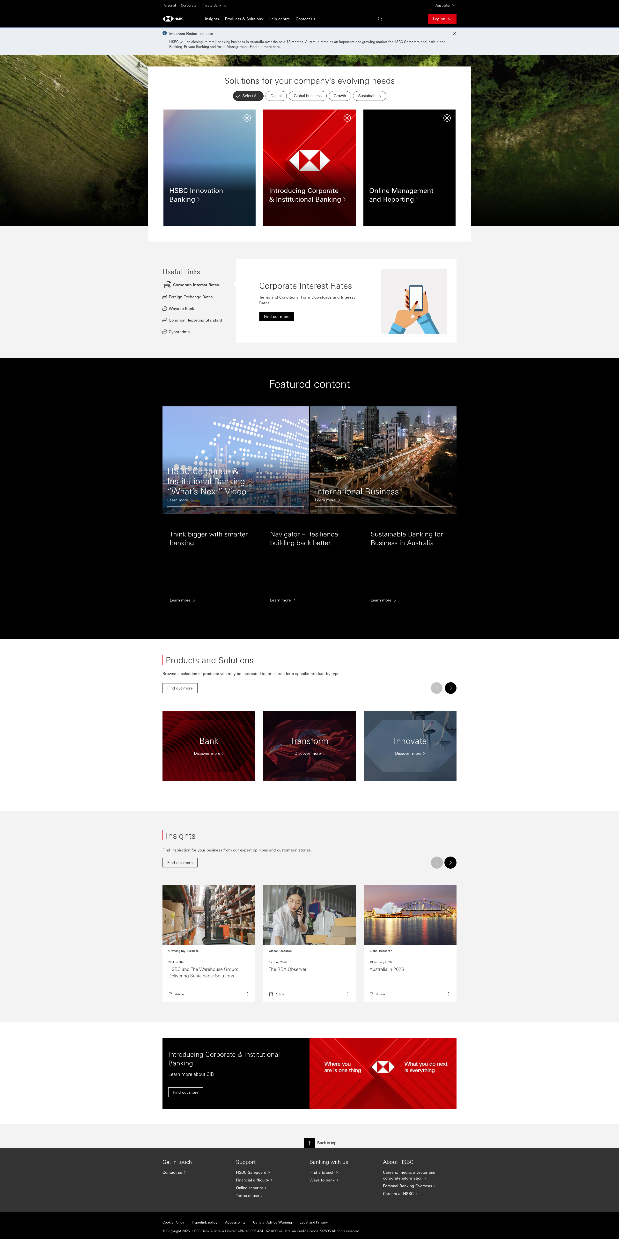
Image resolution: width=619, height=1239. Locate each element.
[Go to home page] (174, 19)
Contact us (305, 18)
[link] (276, 316)
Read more (309, 943)
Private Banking (213, 5)
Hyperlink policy (204, 1222)
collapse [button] (206, 33)
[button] (248, 96)
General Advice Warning (272, 1222)
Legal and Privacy (314, 1222)
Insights (212, 18)
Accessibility (235, 1222)
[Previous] (436, 688)
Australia (442, 5)
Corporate (189, 5)
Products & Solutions (244, 18)
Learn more (209, 943)
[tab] (199, 284)
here (276, 46)
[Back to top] (309, 1143)
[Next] (451, 688)
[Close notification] (454, 33)
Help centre (279, 18)
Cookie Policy (173, 1222)
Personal (169, 5)
